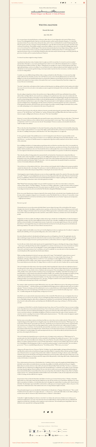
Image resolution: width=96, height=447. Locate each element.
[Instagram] (65, 3)
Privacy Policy (35, 442)
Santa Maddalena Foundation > (17, 2)
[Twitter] (63, 3)
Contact (14, 442)
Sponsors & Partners (26, 442)
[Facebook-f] (61, 3)
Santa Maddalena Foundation (69, 442)
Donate (18, 442)
